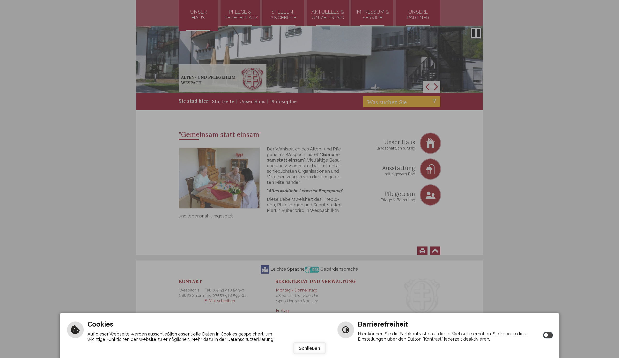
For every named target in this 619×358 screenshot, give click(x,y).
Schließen (309, 348)
